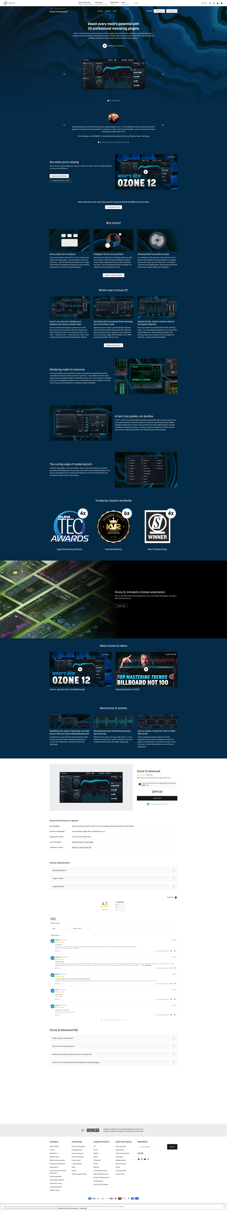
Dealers (74, 1170)
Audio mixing (120, 1150)
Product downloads (78, 1157)
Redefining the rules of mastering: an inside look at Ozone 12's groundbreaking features (69, 732)
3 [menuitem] (109, 1020)
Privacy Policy (73, 1208)
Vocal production (121, 1170)
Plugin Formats (57, 878)
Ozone (96, 1150)
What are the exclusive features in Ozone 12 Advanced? (72, 1054)
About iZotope (54, 1146)
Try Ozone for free (113, 207)
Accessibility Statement (57, 1180)
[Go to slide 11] (120, 142)
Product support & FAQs (79, 1174)
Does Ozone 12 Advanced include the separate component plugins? (76, 1062)
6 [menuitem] (115, 1020)
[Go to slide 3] (112, 100)
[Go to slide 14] (126, 142)
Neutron (96, 1153)
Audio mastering (121, 1146)
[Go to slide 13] (124, 142)
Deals (73, 1167)
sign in (143, 785)
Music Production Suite (101, 1174)
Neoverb (96, 1167)
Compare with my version (61, 181)
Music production (121, 1164)
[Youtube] (145, 1159)
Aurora (96, 1164)
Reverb (118, 1167)
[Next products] (163, 74)
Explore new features (59, 176)
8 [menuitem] (119, 1020)
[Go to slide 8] (113, 142)
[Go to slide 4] (114, 100)
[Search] (210, 3)
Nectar (96, 1157)
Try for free (171, 11)
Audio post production (122, 1153)
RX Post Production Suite (101, 1177)
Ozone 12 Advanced (58, 11)
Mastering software (60, 8)
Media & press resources (57, 1160)
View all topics (120, 1174)
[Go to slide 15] (128, 142)
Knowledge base (77, 1150)
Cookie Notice (54, 1167)
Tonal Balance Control (100, 1170)
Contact (52, 1150)
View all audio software (101, 1184)
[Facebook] (139, 1159)
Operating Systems (59, 870)
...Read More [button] (148, 965)
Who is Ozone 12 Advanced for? (63, 1046)
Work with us (54, 1153)
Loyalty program (77, 1164)
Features (100, 11)
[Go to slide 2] (110, 100)
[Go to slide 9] (115, 142)
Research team (54, 1157)
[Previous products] (64, 74)
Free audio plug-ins (78, 1153)
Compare (108, 11)
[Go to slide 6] (119, 100)
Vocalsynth (97, 1160)
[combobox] (60, 928)
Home (51, 8)
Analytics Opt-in (54, 1190)
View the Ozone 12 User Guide (82, 842)
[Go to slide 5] (116, 100)
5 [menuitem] (113, 1020)
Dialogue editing (121, 1160)
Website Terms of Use (64, 1208)
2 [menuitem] (107, 1020)
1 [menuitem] (105, 1020)
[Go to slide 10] (117, 142)
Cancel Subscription (56, 1187)
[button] (58, 951)
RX (94, 1146)
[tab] (53, 918)
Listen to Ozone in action (113, 275)
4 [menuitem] (111, 1020)
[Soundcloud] (148, 1159)
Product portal (76, 1160)
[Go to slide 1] (108, 100)
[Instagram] (142, 1159)
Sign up (172, 1147)
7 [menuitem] (117, 1020)
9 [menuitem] (121, 1020)
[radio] (121, 902)
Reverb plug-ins (98, 1181)
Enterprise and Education (57, 1164)
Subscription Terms (56, 1183)
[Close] (224, 1207)
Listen (115, 11)
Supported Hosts (58, 886)
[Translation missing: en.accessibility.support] (214, 3)
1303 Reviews (149, 775)
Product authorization (78, 1146)
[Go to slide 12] (122, 142)
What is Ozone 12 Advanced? (62, 1038)
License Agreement (56, 1176)
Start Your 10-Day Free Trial (81, 847)
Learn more (121, 606)
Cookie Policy (83, 1208)
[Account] (218, 3)
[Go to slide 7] (111, 142)
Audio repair (119, 1157)
